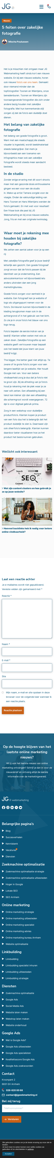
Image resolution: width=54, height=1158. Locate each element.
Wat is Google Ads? (16, 1040)
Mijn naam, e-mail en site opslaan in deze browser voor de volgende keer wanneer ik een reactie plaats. (29, 697)
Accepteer (8, 1154)
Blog (8, 831)
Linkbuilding (12, 959)
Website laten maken (17, 1012)
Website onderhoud (16, 1025)
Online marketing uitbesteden (21, 918)
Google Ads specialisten (18, 1053)
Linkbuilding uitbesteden (19, 972)
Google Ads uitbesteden (18, 1046)
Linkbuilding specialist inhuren (21, 965)
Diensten (10, 856)
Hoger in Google (14, 884)
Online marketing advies (18, 931)
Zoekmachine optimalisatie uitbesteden (26, 878)
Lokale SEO (12, 890)
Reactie (7, 596)
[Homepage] (8, 6)
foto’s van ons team (27, 82)
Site (4, 676)
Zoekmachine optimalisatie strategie (25, 871)
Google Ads (12, 999)
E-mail (6, 660)
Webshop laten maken (17, 1018)
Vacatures (11, 850)
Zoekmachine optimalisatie (20, 993)
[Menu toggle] (41, 6)
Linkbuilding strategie (17, 978)
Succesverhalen (14, 837)
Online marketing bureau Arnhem (23, 937)
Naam (6, 644)
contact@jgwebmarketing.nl (21, 1095)
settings (31, 1149)
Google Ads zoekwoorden (19, 1066)
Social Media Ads (15, 1006)
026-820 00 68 (14, 1090)
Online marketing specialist (20, 925)
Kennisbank (12, 843)
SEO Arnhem (12, 897)
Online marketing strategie (20, 912)
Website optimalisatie (17, 944)
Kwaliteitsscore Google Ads (20, 1059)
